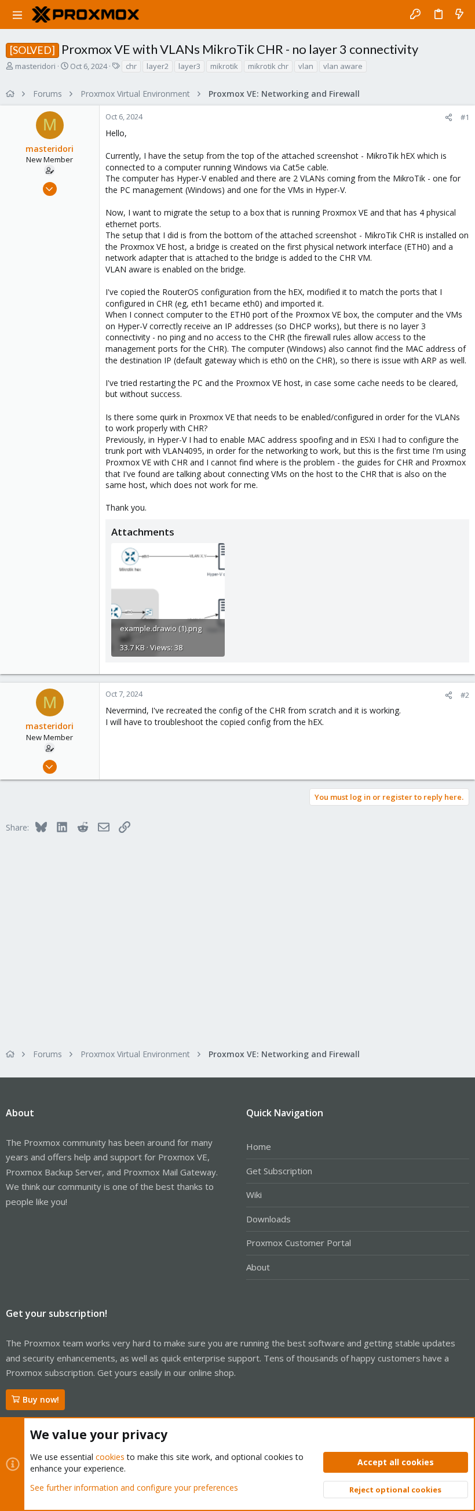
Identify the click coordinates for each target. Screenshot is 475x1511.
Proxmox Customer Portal (298, 1242)
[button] (17, 14)
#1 (465, 117)
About (258, 1267)
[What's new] (459, 14)
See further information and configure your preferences (134, 1487)
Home (258, 1146)
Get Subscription (279, 1171)
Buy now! (41, 1399)
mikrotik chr (268, 66)
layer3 (189, 66)
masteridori (35, 66)
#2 (465, 695)
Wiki (254, 1194)
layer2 (158, 66)
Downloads (268, 1219)
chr (131, 66)
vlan (305, 66)
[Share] (448, 117)
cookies (110, 1456)
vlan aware (343, 66)
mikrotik (224, 66)
